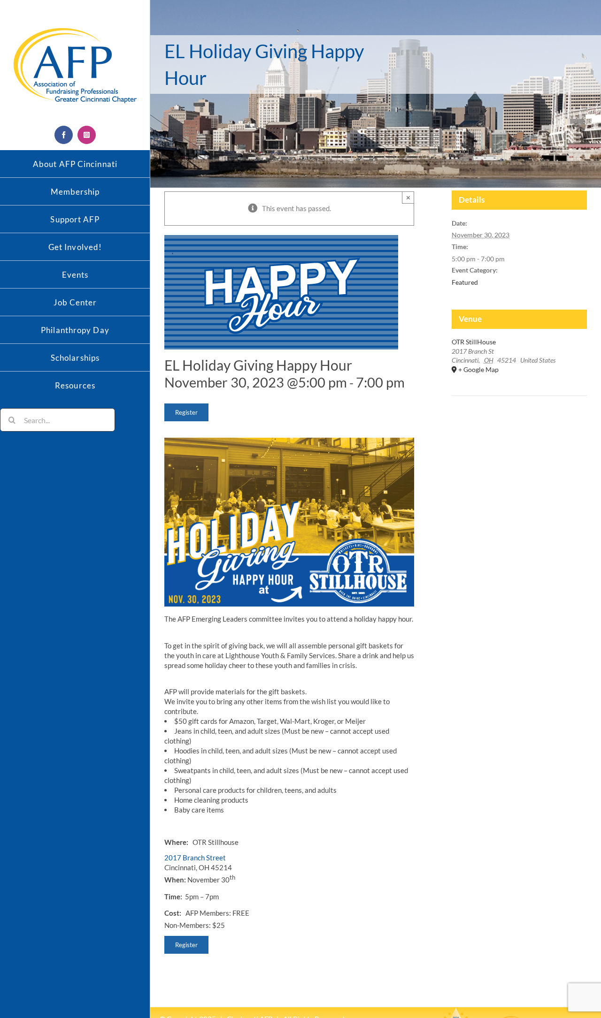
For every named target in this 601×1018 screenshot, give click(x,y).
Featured (465, 282)
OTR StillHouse (474, 342)
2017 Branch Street (195, 857)
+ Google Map (478, 369)
